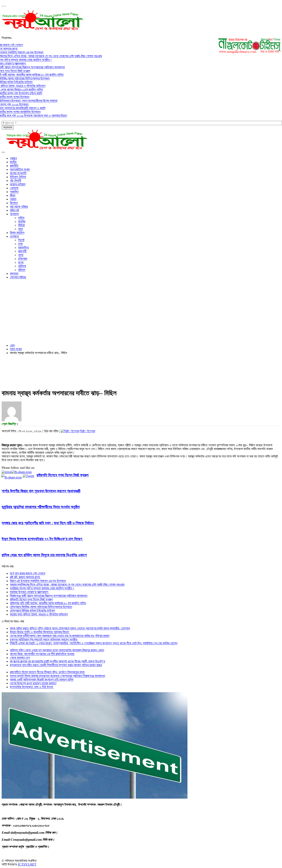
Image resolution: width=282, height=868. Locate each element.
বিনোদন (14, 203)
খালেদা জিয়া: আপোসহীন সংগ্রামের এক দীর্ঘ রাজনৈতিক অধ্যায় (42, 654)
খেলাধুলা (14, 188)
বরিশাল (21, 270)
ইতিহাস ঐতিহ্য (18, 177)
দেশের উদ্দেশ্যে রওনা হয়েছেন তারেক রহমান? (33, 683)
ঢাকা (20, 244)
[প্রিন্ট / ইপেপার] (70, 431)
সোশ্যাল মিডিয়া (18, 277)
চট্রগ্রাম (22, 258)
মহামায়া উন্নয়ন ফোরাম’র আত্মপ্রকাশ (29, 592)
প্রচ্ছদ (13, 158)
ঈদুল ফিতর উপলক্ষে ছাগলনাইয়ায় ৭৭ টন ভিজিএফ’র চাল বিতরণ (42, 539)
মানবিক (21, 221)
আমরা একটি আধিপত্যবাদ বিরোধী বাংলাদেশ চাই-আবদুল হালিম (41, 679)
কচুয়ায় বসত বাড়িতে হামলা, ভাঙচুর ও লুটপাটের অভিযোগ (39, 614)
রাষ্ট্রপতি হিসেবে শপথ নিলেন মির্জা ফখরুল (63, 475)
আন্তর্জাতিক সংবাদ (20, 169)
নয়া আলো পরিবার (19, 206)
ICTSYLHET (27, 864)
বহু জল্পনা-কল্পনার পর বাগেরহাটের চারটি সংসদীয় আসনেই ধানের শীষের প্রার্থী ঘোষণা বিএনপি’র (57, 661)
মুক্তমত (14, 273)
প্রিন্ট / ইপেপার (87, 431)
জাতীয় (13, 162)
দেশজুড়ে (14, 236)
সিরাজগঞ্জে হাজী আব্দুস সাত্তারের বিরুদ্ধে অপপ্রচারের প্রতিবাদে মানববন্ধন (48, 595)
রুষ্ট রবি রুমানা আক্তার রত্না (25, 577)
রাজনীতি (14, 165)
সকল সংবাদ (16, 349)
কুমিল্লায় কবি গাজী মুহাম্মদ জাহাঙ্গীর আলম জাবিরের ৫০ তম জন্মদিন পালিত (48, 603)
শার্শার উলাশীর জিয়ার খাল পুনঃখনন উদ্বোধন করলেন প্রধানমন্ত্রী (41, 491)
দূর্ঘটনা (21, 218)
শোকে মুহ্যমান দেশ (20, 657)
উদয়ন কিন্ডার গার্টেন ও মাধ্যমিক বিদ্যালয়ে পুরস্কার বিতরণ (40, 632)
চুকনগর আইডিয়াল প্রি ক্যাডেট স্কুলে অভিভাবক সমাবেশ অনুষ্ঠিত (43, 639)
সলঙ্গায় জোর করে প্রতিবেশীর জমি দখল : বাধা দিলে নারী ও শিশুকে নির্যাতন (48, 523)
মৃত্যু (20, 229)
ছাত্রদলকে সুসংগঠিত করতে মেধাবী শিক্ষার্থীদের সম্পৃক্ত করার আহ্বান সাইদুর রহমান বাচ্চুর (56, 665)
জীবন (12, 195)
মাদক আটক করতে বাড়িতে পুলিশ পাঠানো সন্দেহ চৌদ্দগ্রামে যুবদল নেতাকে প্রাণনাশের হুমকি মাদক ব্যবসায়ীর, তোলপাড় (70, 628)
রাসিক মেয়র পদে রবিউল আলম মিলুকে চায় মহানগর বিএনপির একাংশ (44, 555)
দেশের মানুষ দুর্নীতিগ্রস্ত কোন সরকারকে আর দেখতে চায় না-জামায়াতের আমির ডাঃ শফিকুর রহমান (59, 636)
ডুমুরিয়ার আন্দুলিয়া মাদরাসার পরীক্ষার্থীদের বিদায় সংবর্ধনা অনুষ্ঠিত (41, 507)
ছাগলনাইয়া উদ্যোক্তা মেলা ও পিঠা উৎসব (32, 687)
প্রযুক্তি (14, 192)
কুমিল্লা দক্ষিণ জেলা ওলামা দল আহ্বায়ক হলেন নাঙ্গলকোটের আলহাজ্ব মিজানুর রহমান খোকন (57, 650)
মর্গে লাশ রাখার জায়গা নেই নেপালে (27, 573)
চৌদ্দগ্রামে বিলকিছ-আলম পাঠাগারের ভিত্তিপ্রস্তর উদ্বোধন (41, 607)
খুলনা (20, 255)
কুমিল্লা (22, 266)
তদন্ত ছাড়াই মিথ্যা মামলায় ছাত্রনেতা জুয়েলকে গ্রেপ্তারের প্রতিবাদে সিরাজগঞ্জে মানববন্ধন (57, 676)
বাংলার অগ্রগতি (18, 173)
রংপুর (20, 262)
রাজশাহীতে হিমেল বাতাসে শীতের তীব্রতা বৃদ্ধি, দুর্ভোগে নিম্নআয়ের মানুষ (47, 672)
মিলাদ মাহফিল (17, 232)
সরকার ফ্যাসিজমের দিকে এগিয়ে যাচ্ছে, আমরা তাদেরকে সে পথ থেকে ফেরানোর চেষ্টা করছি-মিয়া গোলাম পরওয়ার (67, 584)
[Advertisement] (141, 311)
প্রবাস (13, 199)
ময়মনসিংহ (23, 247)
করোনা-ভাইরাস (17, 184)
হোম (12, 345)
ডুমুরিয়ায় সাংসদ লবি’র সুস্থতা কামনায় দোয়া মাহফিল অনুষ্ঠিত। (42, 588)
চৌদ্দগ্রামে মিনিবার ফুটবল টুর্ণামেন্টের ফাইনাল (32, 610)
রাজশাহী (22, 251)
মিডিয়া (21, 225)
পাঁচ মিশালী (15, 180)
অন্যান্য (14, 214)
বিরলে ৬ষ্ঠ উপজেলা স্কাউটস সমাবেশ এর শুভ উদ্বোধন (38, 581)
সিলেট (21, 240)
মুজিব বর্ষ (14, 210)
